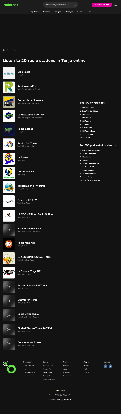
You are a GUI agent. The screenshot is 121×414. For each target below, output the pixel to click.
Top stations (34, 12)
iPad (85, 369)
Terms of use (48, 365)
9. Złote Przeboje (86, 134)
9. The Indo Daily (86, 177)
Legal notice (47, 372)
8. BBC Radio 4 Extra (87, 131)
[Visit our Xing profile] (110, 366)
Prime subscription (70, 376)
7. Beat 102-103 (86, 128)
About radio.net (28, 365)
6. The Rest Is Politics (88, 167)
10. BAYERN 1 (85, 138)
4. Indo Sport (84, 160)
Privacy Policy (48, 369)
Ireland (62, 390)
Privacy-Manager (49, 379)
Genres (79, 12)
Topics (88, 12)
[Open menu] (115, 4)
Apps (65, 369)
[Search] (75, 4)
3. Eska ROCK (85, 114)
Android (86, 372)
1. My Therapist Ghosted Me (90, 150)
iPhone (86, 365)
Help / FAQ (67, 372)
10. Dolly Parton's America (90, 180)
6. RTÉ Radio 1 (85, 124)
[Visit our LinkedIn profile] (105, 366)
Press (25, 369)
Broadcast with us (29, 376)
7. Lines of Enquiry (87, 170)
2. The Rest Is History (88, 153)
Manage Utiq (47, 376)
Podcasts (46, 12)
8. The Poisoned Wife (88, 173)
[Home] (4, 50)
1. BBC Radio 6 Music (87, 108)
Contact (66, 365)
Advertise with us (29, 372)
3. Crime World (85, 157)
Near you (69, 12)
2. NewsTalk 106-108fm (89, 111)
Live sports (58, 12)
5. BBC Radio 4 (85, 121)
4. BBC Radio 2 (85, 118)
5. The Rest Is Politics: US (89, 163)
